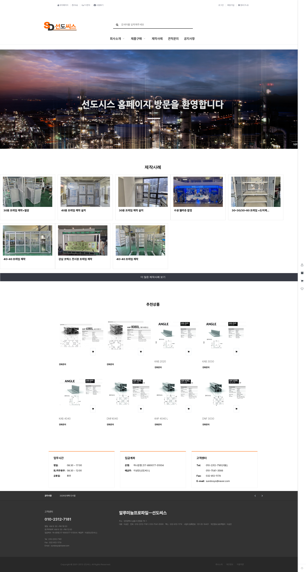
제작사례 (157, 39)
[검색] (117, 25)
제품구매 (136, 39)
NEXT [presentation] (295, 144)
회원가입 (230, 5)
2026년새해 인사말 (68, 495)
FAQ (76, 5)
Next (262, 496)
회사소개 (115, 39)
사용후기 (99, 5)
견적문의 (173, 39)
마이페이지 (63, 5)
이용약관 (240, 564)
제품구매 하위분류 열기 (144, 38)
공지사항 (189, 39)
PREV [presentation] (12, 144)
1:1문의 (87, 5)
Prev (255, 496)
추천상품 (153, 304)
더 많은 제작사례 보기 (153, 277)
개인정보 (229, 564)
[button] (153, 118)
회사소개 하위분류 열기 (124, 38)
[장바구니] (93, 351)
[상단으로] (302, 568)
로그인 (221, 5)
